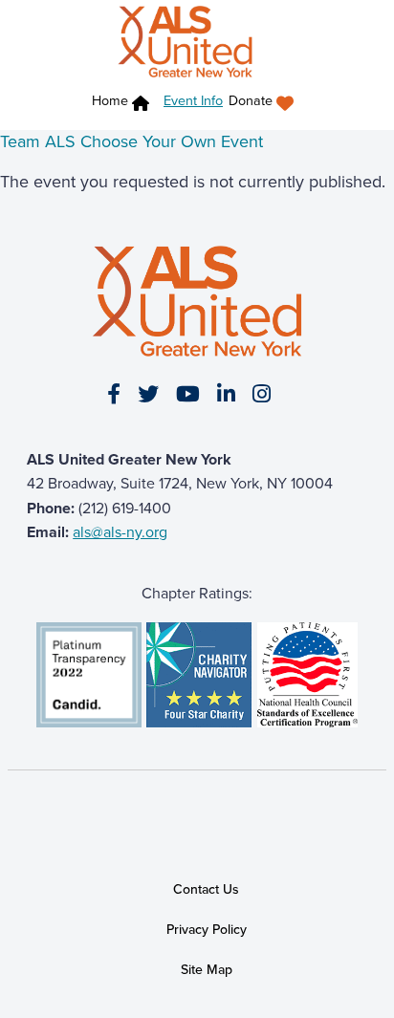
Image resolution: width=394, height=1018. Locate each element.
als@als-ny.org (120, 532)
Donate (251, 101)
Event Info (193, 100)
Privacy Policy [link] (206, 930)
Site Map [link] (206, 970)
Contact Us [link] (206, 889)
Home (110, 101)
